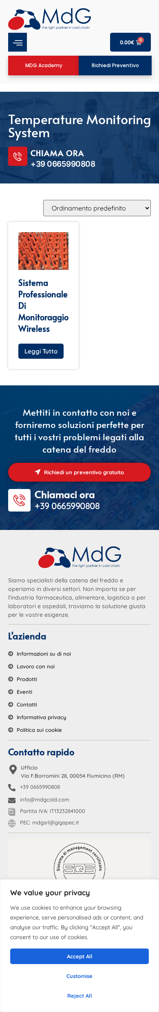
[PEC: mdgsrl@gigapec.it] (11, 823)
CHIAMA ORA (57, 152)
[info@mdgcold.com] (11, 800)
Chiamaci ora (65, 494)
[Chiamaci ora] (19, 500)
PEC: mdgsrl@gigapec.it (49, 822)
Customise (79, 976)
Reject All (79, 995)
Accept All (80, 956)
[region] (79, 945)
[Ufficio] (13, 769)
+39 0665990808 (40, 786)
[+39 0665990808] (11, 787)
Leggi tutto (40, 351)
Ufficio (29, 767)
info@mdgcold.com (44, 799)
